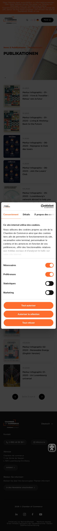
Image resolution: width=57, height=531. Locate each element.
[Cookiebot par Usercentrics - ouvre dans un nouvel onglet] (41, 206)
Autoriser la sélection (28, 314)
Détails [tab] (26, 214)
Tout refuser (28, 322)
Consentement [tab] (10, 214)
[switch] (49, 274)
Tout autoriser (28, 305)
